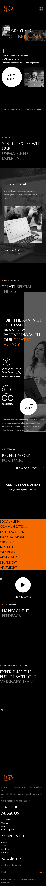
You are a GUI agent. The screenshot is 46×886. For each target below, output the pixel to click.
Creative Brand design (23, 484)
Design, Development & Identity (23, 489)
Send (39, 872)
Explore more (28, 406)
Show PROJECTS (11, 77)
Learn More (9, 250)
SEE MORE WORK (27, 468)
